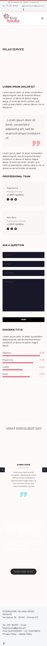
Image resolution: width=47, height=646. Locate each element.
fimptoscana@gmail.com (34, 6)
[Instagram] (12, 199)
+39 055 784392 (11, 6)
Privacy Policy (9, 634)
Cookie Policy (25, 634)
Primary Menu (42, 18)
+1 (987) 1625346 (15, 195)
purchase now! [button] (23, 571)
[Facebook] (23, 10)
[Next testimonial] (44, 469)
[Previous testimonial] (2, 469)
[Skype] (15, 199)
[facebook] (4, 643)
